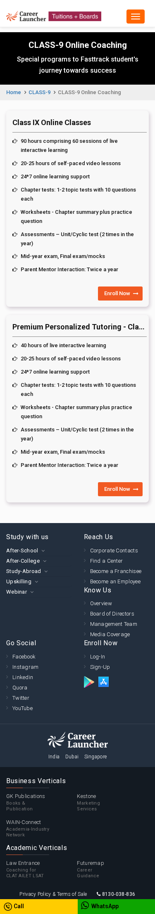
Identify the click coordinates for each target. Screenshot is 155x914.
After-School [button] (22, 550)
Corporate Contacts (114, 550)
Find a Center (106, 561)
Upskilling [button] (18, 581)
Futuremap (90, 869)
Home (13, 92)
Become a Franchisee (116, 571)
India (54, 757)
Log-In (97, 657)
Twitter (20, 698)
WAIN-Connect (27, 828)
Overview (101, 603)
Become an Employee (115, 581)
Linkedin (22, 677)
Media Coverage (110, 634)
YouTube (22, 708)
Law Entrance (25, 869)
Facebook (24, 657)
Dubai (72, 757)
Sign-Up (100, 667)
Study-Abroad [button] (23, 571)
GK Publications (25, 802)
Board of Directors (112, 614)
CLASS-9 (39, 92)
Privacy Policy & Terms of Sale (53, 894)
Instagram (25, 667)
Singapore (95, 757)
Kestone (88, 802)
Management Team (114, 624)
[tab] (39, 550)
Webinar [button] (16, 592)
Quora (20, 687)
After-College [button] (23, 561)
